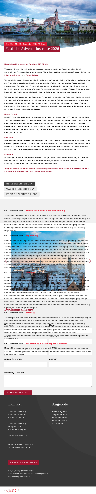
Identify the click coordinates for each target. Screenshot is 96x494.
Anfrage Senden (17, 392)
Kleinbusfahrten (59, 417)
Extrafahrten (58, 423)
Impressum (13, 476)
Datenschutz (25, 476)
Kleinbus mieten (59, 420)
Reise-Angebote (59, 411)
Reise (19, 444)
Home (11, 444)
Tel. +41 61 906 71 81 (18, 435)
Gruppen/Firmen (59, 414)
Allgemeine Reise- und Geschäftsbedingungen (28, 473)
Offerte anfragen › (23, 462)
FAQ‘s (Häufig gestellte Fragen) (21, 470)
